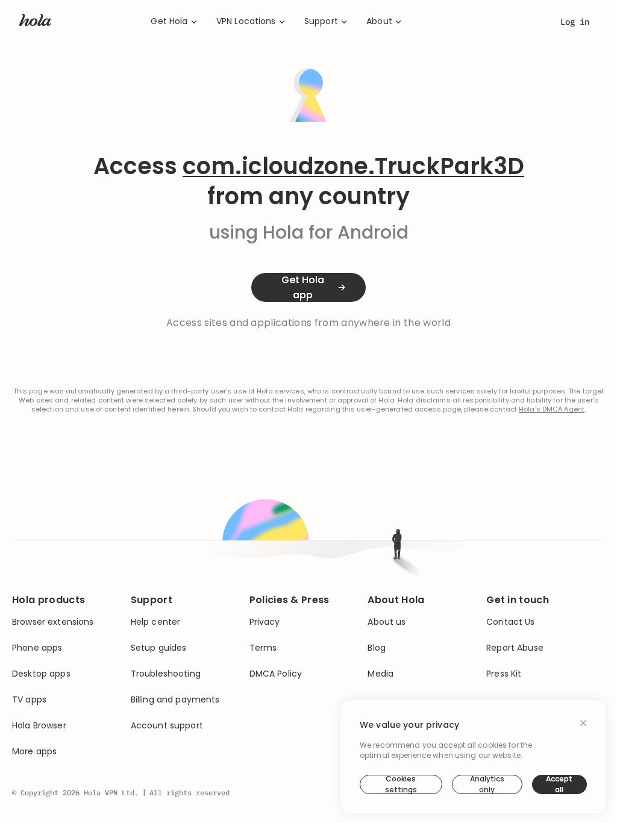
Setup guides (159, 648)
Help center (156, 622)
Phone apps (37, 648)
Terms (263, 648)
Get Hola (169, 21)
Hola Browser (39, 725)
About (379, 21)
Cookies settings (401, 784)
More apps (34, 751)
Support (321, 21)
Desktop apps (41, 674)
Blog (377, 648)
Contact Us (510, 622)
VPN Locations (246, 21)
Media (380, 674)
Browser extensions (53, 622)
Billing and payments (175, 700)
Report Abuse (514, 648)
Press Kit (503, 674)
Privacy (264, 622)
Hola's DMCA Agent (551, 409)
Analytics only (487, 784)
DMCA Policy (275, 674)
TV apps (29, 700)
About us (387, 622)
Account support (167, 725)
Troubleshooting (166, 674)
